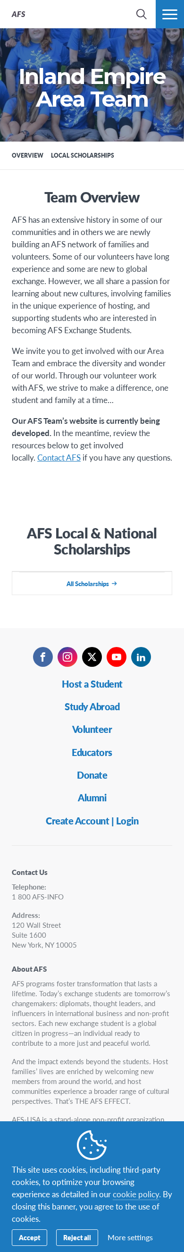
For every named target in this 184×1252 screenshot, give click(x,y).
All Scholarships (88, 583)
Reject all (77, 1237)
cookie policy (136, 1194)
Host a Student (92, 683)
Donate (92, 774)
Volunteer (92, 729)
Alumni (92, 797)
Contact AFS (59, 457)
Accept (29, 1237)
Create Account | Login (92, 820)
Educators (92, 752)
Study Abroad (92, 706)
